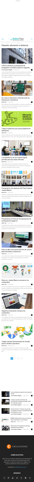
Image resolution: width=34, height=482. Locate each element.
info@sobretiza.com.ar (20, 467)
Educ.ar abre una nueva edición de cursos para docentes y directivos (17, 250)
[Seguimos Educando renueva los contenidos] (17, 301)
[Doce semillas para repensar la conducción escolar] (5, 394)
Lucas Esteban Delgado (7, 69)
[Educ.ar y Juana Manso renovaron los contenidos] (17, 270)
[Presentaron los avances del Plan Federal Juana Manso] (17, 178)
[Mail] (17, 478)
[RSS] (21, 478)
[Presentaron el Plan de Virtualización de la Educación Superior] (17, 209)
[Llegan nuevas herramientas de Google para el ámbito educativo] (17, 332)
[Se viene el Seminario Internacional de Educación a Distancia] (17, 88)
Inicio (3, 43)
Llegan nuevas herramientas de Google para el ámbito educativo (16, 342)
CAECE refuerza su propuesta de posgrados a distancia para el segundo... (16, 67)
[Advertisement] (17, 19)
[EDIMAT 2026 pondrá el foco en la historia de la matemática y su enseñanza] (5, 420)
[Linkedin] (12, 478)
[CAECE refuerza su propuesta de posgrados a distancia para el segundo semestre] (17, 56)
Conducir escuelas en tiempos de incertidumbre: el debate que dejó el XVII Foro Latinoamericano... (21, 401)
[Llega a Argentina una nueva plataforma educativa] (17, 119)
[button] (2, 39)
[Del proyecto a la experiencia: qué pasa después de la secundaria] (5, 428)
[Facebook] (4, 478)
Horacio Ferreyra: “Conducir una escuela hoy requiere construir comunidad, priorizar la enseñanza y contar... (21, 410)
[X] (29, 478)
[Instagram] (8, 478)
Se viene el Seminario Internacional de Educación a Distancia (16, 99)
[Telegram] (25, 478)
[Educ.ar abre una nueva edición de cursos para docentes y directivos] (17, 240)
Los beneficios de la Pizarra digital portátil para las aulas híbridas (14, 159)
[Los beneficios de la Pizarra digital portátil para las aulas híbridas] (17, 148)
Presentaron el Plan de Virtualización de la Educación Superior (16, 220)
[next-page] (21, 358)
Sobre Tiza (4, 102)
